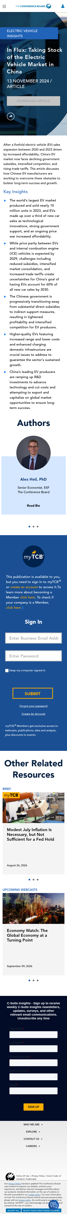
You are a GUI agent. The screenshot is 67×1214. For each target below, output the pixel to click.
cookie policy (34, 1194)
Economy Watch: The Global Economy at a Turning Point (27, 935)
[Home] (33, 6)
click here (27, 597)
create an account (24, 587)
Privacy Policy (14, 1183)
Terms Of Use (22, 1175)
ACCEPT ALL (13, 1210)
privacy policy (25, 1200)
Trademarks (31, 1178)
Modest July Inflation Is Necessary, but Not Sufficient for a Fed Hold (30, 834)
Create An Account (33, 714)
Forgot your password (33, 706)
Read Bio (33, 506)
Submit (33, 693)
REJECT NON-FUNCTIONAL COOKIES (41, 1210)
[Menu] (4, 6)
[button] (29, 526)
